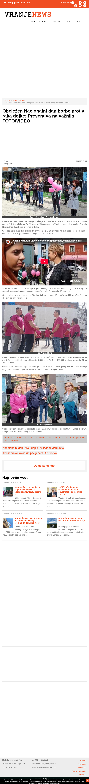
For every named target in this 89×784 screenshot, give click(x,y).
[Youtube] (75, 5)
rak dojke (32, 448)
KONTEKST (44, 22)
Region (56, 22)
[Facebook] (80, 2)
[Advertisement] (44, 45)
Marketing (82, 764)
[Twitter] (84, 2)
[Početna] (29, 14)
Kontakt (83, 760)
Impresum (82, 767)
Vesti (33, 22)
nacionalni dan (13, 448)
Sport (78, 22)
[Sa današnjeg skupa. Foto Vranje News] (44, 191)
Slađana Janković (52, 448)
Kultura (68, 22)
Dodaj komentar (44, 465)
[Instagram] (80, 5)
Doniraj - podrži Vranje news (18, 3)
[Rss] (84, 5)
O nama (82, 775)
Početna (7, 100)
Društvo (22, 100)
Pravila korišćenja (79, 771)
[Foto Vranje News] (44, 327)
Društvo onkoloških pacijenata (23, 453)
